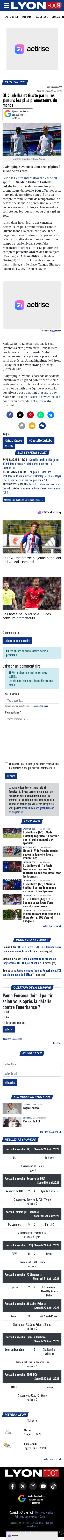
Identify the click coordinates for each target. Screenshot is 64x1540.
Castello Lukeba (41, 440)
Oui (7, 1012)
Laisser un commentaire (17, 641)
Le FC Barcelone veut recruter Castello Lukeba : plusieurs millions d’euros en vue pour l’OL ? (31, 488)
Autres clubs (29, 847)
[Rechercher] (58, 5)
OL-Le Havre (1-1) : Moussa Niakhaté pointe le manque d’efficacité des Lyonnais (39, 887)
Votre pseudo (12, 694)
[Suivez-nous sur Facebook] (11, 1488)
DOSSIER (27, 1104)
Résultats (57, 1043)
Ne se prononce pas (15, 1023)
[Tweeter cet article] (20, 414)
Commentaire (13, 712)
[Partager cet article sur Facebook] (9, 414)
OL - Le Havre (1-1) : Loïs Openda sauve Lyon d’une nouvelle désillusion (38, 902)
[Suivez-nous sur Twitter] (22, 1488)
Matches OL (42, 16)
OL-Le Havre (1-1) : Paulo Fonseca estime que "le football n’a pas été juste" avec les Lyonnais (42, 870)
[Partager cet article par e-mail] (32, 425)
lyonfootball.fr (32, 1526)
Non (7, 1017)
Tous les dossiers (49, 1132)
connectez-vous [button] (41, 706)
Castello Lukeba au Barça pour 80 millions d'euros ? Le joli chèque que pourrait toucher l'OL (32, 464)
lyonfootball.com (46, 1523)
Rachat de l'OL (31, 1121)
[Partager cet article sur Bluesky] (50, 414)
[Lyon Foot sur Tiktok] (52, 1488)
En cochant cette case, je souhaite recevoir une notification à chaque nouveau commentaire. (34, 766)
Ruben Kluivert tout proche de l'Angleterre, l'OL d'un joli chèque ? (41, 917)
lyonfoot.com (32, 1523)
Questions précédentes (12, 1039)
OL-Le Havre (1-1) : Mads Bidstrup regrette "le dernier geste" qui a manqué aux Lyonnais (41, 837)
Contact (43, 1516)
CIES (9, 446)
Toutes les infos (50, 926)
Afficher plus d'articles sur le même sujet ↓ (23, 500)
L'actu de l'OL (11, 16)
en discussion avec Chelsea (42, 397)
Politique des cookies (26, 1516)
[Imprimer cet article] (21, 425)
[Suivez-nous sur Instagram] (32, 1488)
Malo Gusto (14, 440)
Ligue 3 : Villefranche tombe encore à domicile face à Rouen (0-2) (40, 854)
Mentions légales (44, 1512)
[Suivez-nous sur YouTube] (42, 1488)
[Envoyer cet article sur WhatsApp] (40, 414)
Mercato (27, 16)
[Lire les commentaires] (42, 425)
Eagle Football (31, 1107)
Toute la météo (50, 1459)
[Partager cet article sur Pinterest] (30, 414)
